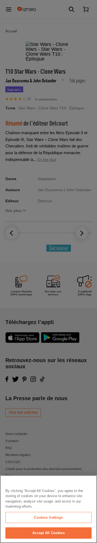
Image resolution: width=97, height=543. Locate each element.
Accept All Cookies (48, 533)
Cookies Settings (48, 517)
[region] (48, 509)
